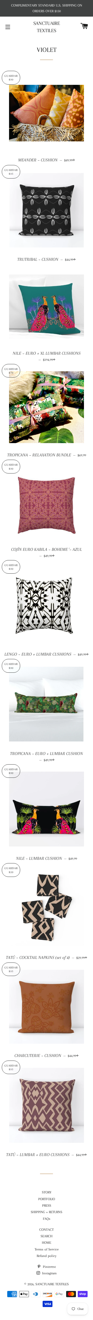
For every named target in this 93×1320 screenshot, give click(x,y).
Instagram (49, 1273)
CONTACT (46, 1230)
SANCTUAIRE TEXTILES (46, 26)
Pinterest (49, 1267)
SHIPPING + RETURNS (46, 1212)
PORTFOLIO (46, 1199)
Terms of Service (47, 1249)
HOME (46, 1243)
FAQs (46, 1219)
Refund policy (47, 1256)
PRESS (46, 1205)
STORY (46, 1192)
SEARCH (46, 1236)
